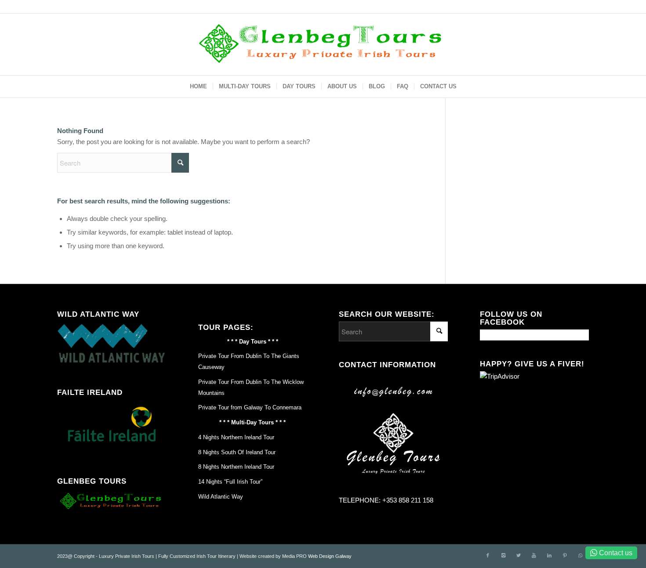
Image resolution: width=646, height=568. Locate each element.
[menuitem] (198, 87)
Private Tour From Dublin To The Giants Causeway (248, 361)
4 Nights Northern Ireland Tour (236, 437)
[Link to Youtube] (534, 555)
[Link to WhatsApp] (580, 555)
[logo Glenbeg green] (323, 44)
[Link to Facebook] (487, 555)
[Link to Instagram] (503, 555)
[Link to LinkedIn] (549, 555)
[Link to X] (518, 555)
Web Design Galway (330, 556)
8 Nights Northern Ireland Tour (236, 466)
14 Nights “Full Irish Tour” (230, 481)
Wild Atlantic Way (220, 496)
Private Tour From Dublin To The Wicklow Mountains (251, 387)
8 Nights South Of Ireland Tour (237, 452)
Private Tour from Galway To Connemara (249, 407)
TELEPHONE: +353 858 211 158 (386, 500)
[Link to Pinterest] (564, 555)
